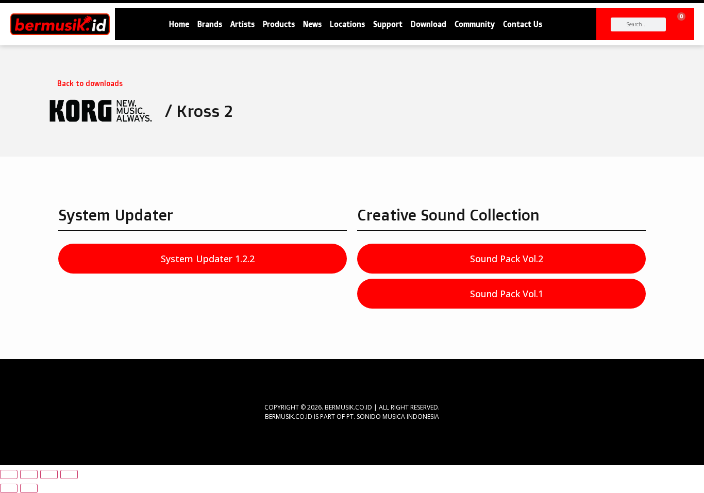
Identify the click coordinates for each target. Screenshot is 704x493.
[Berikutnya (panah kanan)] (29, 488)
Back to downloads (90, 83)
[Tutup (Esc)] (69, 474)
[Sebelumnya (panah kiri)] (9, 488)
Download (428, 24)
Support (388, 24)
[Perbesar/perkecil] (9, 474)
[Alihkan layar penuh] (29, 474)
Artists (242, 24)
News (312, 24)
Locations (347, 24)
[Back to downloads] (47, 81)
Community (475, 24)
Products (279, 24)
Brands (209, 24)
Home (179, 24)
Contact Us (522, 24)
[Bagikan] (49, 474)
